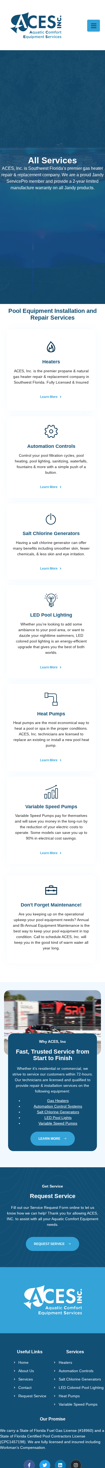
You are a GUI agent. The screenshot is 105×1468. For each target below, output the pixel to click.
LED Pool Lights (58, 1117)
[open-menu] (93, 25)
